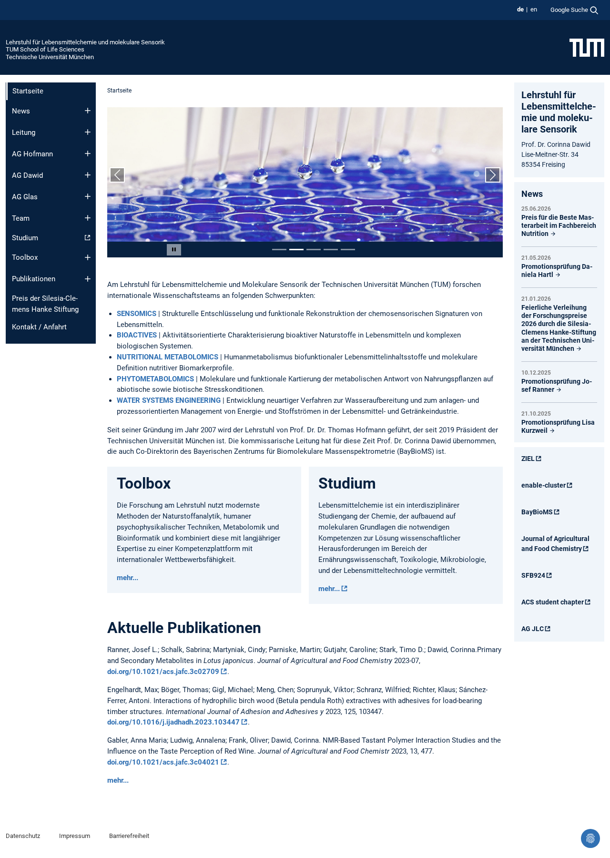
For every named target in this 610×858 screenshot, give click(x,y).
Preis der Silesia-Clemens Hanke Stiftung (45, 304)
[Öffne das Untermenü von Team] (87, 218)
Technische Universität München (50, 57)
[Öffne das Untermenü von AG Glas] (87, 196)
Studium (25, 238)
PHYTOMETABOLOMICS (156, 379)
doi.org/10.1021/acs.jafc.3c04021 (163, 762)
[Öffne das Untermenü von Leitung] (87, 132)
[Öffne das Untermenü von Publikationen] (87, 279)
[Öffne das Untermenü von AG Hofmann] (87, 153)
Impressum (74, 835)
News (21, 111)
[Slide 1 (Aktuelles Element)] (279, 249)
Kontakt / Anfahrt (39, 327)
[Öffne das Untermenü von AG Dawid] (87, 175)
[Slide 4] (331, 249)
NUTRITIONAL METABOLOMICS (167, 357)
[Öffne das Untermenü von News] (87, 110)
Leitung (23, 132)
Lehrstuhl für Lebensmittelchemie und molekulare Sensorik (85, 42)
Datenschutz (23, 835)
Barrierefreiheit (129, 835)
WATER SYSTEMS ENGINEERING (169, 400)
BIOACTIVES (138, 335)
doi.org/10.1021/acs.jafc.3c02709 (163, 671)
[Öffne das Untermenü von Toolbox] (87, 257)
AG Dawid (27, 175)
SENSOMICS (137, 313)
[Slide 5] (348, 249)
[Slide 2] (296, 249)
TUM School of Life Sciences (45, 49)
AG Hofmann (32, 154)
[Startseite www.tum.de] (586, 47)
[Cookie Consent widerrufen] (590, 838)
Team (21, 218)
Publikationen (33, 279)
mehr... (127, 577)
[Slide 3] (313, 249)
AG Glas (25, 197)
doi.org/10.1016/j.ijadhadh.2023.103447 (173, 722)
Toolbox (25, 257)
